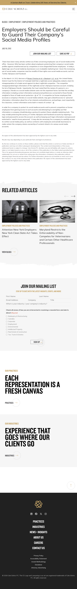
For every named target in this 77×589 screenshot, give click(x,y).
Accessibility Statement (38, 559)
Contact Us (38, 548)
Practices (9, 402)
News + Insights (38, 532)
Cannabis (11, 319)
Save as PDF (64, 53)
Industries (9, 455)
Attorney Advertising (38, 568)
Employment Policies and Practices (38, 21)
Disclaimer (38, 565)
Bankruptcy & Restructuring (17, 316)
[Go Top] (71, 486)
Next (73, 196)
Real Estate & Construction (17, 332)
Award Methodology (38, 562)
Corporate (11, 321)
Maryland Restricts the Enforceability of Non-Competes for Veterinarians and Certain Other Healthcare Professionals (56, 236)
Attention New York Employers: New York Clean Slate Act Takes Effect (19, 233)
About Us (38, 537)
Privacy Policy (38, 556)
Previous (67, 196)
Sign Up (37, 341)
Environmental (13, 327)
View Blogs (6, 252)
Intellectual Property (15, 329)
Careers (38, 542)
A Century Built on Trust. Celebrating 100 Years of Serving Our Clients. (38, 3)
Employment (15, 21)
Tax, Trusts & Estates (15, 335)
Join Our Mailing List (42, 53)
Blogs (5, 21)
